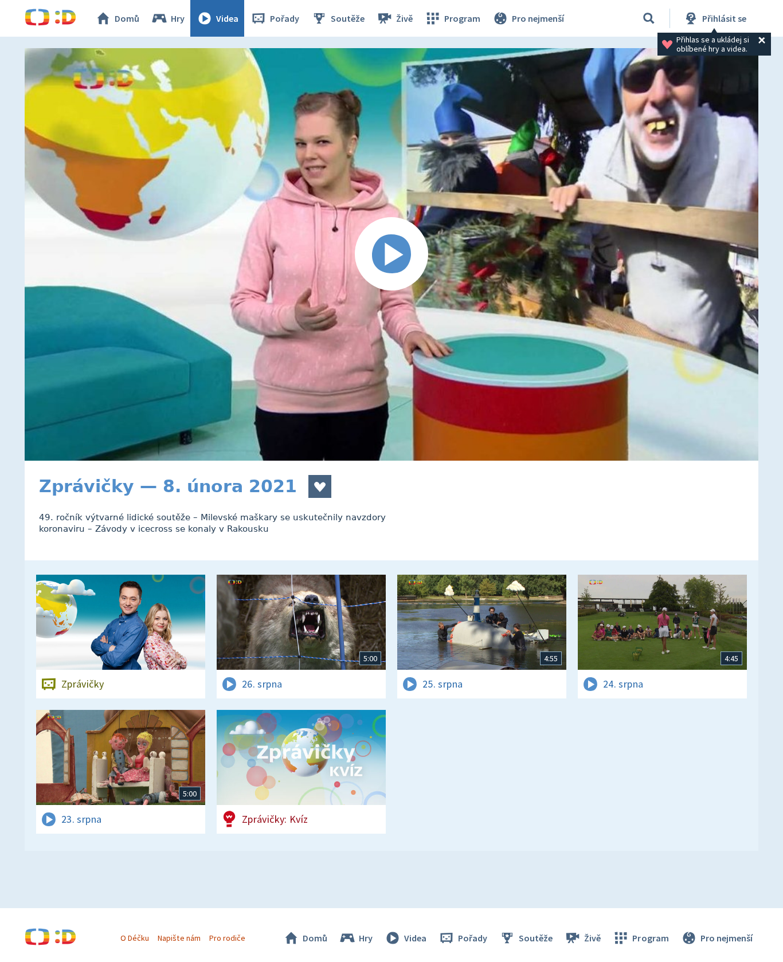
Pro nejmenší (538, 18)
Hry (178, 18)
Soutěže (348, 18)
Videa (227, 18)
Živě (404, 18)
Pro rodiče (227, 938)
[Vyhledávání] (649, 18)
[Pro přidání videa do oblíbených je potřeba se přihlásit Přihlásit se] (319, 486)
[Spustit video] (391, 254)
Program (462, 18)
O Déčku (134, 938)
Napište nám (179, 938)
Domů (127, 18)
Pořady (284, 18)
